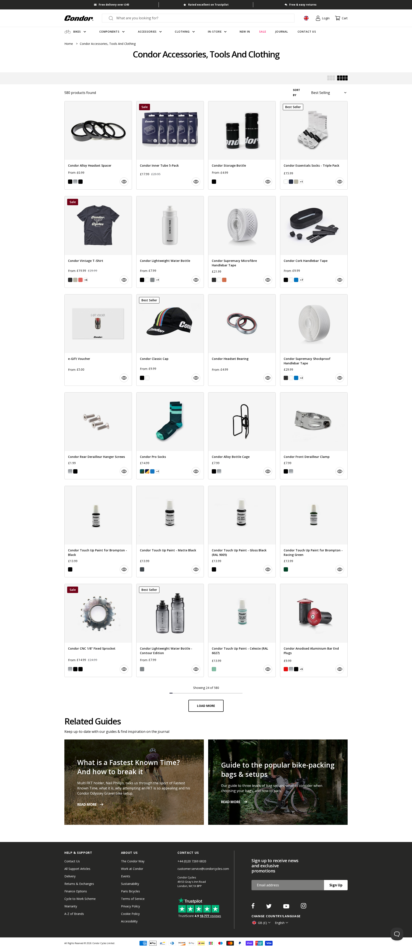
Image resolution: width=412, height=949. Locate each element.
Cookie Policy (130, 914)
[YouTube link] (286, 907)
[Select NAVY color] (291, 182)
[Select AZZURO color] (152, 471)
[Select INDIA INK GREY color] (70, 280)
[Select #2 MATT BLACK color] (142, 569)
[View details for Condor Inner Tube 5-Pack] (170, 145)
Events (125, 876)
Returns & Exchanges (79, 884)
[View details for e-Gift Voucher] (98, 340)
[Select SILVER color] (75, 182)
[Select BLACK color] (70, 182)
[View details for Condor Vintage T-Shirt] (98, 241)
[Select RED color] (286, 669)
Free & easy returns (303, 4)
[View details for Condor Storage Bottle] (242, 145)
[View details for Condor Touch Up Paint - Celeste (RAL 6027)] (242, 630)
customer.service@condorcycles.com (203, 869)
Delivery (70, 876)
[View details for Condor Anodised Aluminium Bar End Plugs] (313, 630)
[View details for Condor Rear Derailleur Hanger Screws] (98, 435)
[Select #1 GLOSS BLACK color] (214, 569)
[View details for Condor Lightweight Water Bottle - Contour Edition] (170, 630)
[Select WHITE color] (286, 182)
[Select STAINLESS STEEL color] (70, 669)
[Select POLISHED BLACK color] (80, 669)
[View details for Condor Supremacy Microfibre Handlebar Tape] (242, 241)
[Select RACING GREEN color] (286, 569)
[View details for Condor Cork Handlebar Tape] (313, 241)
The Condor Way (132, 861)
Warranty (70, 906)
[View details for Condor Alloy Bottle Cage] (242, 435)
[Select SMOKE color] (152, 280)
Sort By (296, 92)
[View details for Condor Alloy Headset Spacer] (98, 145)
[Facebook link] (253, 907)
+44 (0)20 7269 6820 (191, 861)
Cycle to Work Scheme (80, 899)
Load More (206, 706)
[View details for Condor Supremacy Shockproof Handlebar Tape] (313, 340)
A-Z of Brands (74, 914)
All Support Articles (77, 869)
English (280, 923)
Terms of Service (133, 899)
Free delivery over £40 (114, 4)
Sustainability (130, 884)
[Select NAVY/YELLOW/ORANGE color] (147, 471)
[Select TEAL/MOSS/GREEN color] (142, 471)
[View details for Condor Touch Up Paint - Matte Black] (170, 531)
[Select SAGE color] (296, 182)
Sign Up (335, 885)
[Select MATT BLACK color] (80, 182)
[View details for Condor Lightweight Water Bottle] (170, 241)
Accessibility (129, 921)
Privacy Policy (130, 906)
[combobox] (202, 18)
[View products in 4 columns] (342, 78)
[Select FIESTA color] (80, 280)
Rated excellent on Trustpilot (208, 4)
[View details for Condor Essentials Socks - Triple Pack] (313, 145)
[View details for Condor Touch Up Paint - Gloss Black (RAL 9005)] (242, 531)
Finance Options (75, 891)
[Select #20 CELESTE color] (214, 669)
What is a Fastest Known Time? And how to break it (128, 767)
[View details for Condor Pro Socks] (170, 435)
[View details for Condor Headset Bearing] (242, 340)
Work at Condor (132, 869)
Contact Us (72, 861)
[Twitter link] (269, 907)
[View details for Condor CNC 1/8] (98, 630)
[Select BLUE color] (296, 280)
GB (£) (262, 923)
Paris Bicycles (130, 891)
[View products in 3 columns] (331, 78)
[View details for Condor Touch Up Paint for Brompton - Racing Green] (313, 531)
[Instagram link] (303, 907)
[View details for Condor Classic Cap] (170, 340)
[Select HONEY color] (224, 280)
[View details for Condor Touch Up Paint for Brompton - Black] (98, 531)
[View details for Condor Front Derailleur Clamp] (313, 435)
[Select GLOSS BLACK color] (70, 569)
